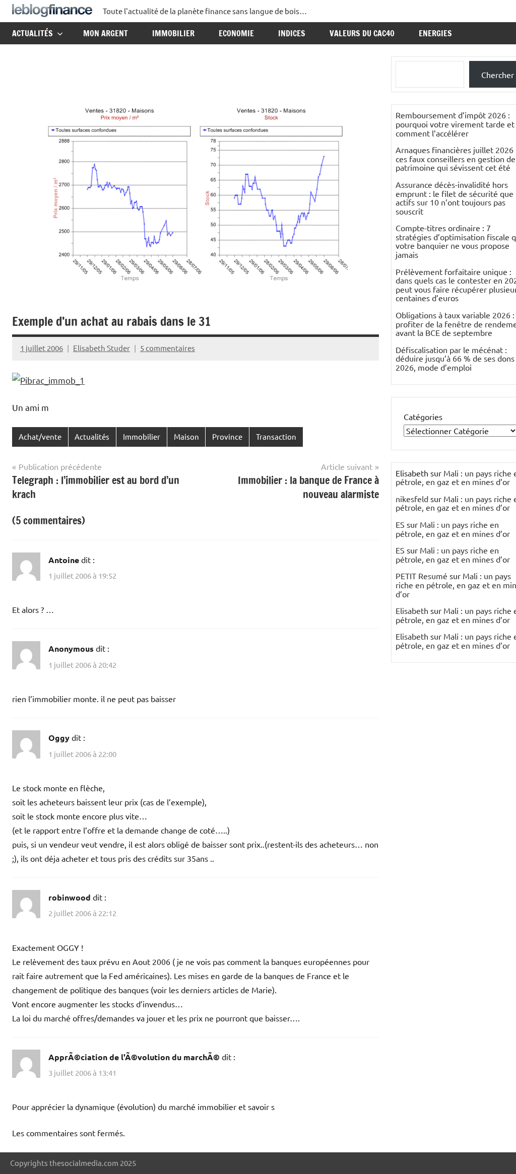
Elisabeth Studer (101, 348)
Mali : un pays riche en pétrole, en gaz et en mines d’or (453, 528)
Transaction (276, 436)
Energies (435, 33)
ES (400, 524)
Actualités (32, 33)
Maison (186, 436)
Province (227, 436)
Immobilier (173, 33)
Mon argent (105, 33)
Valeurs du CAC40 (362, 33)
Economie (236, 33)
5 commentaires (167, 348)
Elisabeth (412, 610)
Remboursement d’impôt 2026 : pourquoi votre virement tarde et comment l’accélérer (455, 123)
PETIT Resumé (421, 576)
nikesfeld (412, 499)
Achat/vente (40, 436)
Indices (291, 33)
